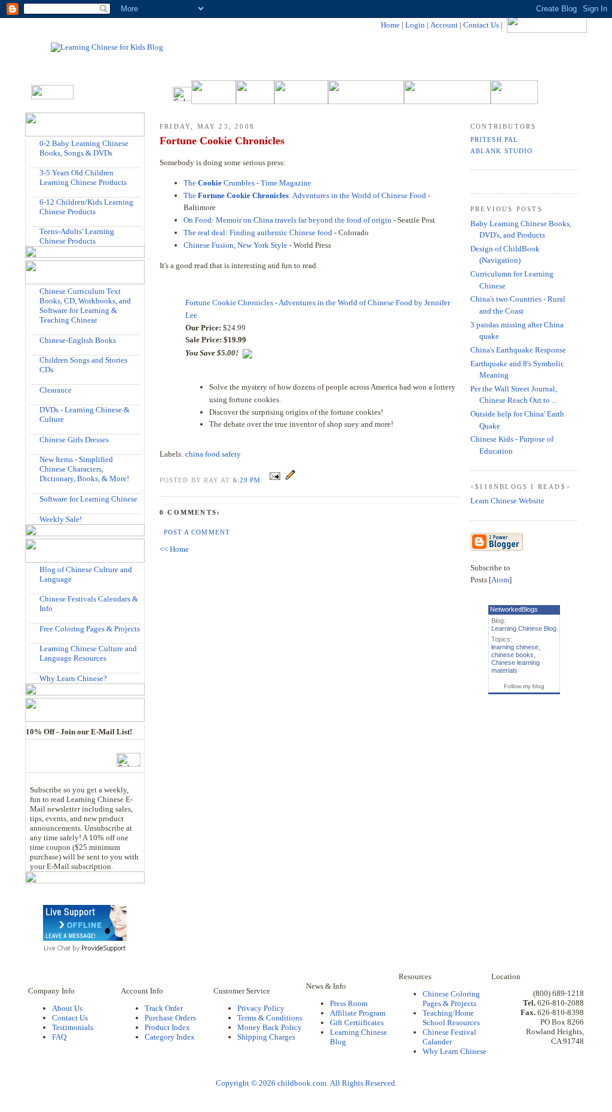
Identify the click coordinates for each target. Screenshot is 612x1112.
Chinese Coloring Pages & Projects (451, 998)
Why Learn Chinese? (73, 678)
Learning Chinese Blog (523, 628)
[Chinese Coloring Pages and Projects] (34, 628)
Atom (500, 579)
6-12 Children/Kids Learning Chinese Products (86, 207)
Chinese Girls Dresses (74, 439)
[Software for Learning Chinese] (34, 498)
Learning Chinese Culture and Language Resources (88, 653)
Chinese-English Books (77, 340)
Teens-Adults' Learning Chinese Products (76, 236)
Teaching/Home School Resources (451, 1017)
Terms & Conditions (269, 1017)
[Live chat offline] (85, 938)
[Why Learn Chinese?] (34, 677)
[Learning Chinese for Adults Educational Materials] (34, 231)
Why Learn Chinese (454, 1051)
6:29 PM (248, 480)
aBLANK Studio (501, 150)
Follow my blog (524, 686)
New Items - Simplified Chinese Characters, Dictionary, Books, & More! (84, 469)
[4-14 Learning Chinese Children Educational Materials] (34, 202)
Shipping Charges (266, 1036)
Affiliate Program (357, 1012)
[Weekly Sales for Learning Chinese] (34, 518)
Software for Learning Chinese (88, 498)
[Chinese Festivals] (34, 598)
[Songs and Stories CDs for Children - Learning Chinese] (34, 360)
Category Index (170, 1036)
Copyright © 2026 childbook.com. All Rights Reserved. (306, 1082)
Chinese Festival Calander (449, 1037)
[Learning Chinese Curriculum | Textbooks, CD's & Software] (34, 291)
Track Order (164, 1008)
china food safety (213, 453)
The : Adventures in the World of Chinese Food (304, 195)
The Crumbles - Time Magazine (247, 182)
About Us (67, 1008)
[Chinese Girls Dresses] (34, 439)
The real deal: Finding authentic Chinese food (257, 232)
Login (415, 24)
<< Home (174, 549)
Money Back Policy (269, 1027)
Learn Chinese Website (507, 500)
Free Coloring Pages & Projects (89, 628)
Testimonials (72, 1027)
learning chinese (514, 647)
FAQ (59, 1036)
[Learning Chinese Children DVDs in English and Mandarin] (34, 409)
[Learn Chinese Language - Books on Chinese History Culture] (34, 339)
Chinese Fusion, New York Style (235, 245)
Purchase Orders (170, 1017)
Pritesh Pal (494, 139)
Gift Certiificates (357, 1022)
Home (390, 24)
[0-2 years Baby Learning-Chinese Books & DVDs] (34, 143)
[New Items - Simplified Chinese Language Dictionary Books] (34, 459)
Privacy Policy (260, 1008)
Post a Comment (197, 532)
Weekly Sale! (60, 519)
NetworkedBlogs (514, 609)
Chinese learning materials (515, 666)
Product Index (167, 1027)
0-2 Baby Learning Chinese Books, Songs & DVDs (83, 148)
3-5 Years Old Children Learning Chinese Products (83, 177)
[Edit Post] (290, 479)
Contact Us (481, 24)
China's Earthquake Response (518, 349)
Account (444, 24)
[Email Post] (275, 479)
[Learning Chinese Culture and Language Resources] (34, 648)
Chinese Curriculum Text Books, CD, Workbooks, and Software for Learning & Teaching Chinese (85, 305)
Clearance (55, 389)
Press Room (349, 1003)
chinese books (512, 654)
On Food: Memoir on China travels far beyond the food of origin (287, 219)
